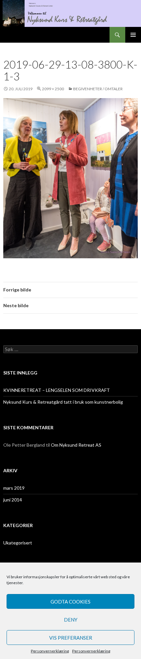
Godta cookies (70, 602)
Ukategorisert (17, 542)
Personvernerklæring (50, 650)
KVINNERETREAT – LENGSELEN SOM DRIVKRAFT (56, 390)
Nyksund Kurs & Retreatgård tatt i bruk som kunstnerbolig (63, 402)
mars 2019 (14, 488)
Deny (70, 620)
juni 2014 (12, 499)
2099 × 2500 (53, 88)
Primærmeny (133, 35)
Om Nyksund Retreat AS (76, 445)
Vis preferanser (70, 638)
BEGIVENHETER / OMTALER (98, 88)
